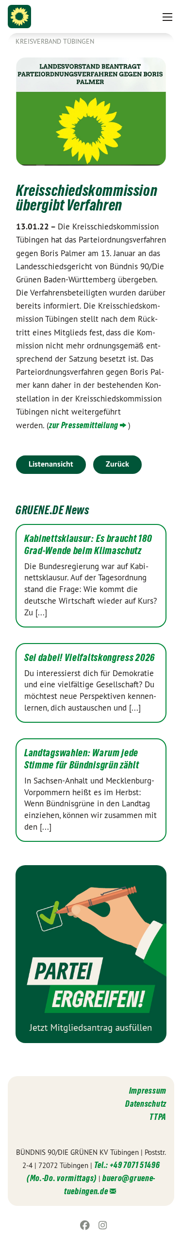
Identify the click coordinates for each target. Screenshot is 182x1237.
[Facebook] (85, 1225)
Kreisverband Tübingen (55, 41)
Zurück (117, 464)
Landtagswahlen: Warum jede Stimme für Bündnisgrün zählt (81, 759)
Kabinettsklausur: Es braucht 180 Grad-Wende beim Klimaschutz (88, 545)
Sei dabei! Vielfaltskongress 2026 (89, 657)
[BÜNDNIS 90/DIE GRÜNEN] (19, 16)
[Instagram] (103, 1225)
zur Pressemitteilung (83, 425)
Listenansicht (51, 464)
